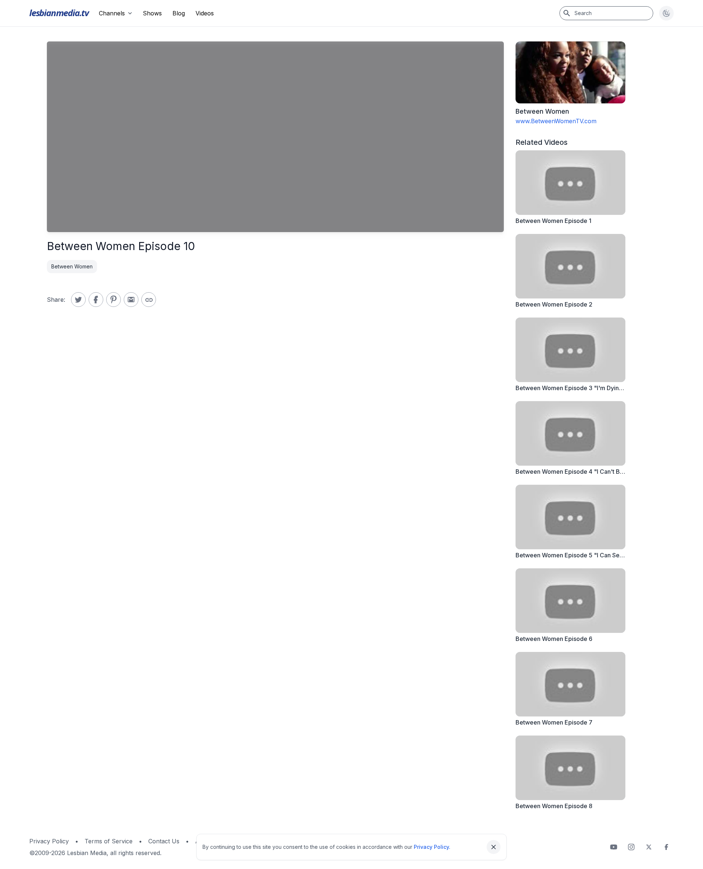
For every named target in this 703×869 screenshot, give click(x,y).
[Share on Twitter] (78, 299)
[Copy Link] (148, 299)
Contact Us (163, 841)
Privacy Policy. (432, 847)
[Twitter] (648, 847)
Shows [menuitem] (152, 13)
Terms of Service (109, 841)
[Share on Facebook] (96, 299)
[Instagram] (631, 847)
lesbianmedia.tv (59, 13)
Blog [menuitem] (178, 13)
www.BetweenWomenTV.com (556, 121)
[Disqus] (275, 429)
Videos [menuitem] (205, 13)
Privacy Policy (49, 841)
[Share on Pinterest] (113, 299)
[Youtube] (613, 847)
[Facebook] (666, 847)
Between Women (72, 266)
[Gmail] (131, 299)
